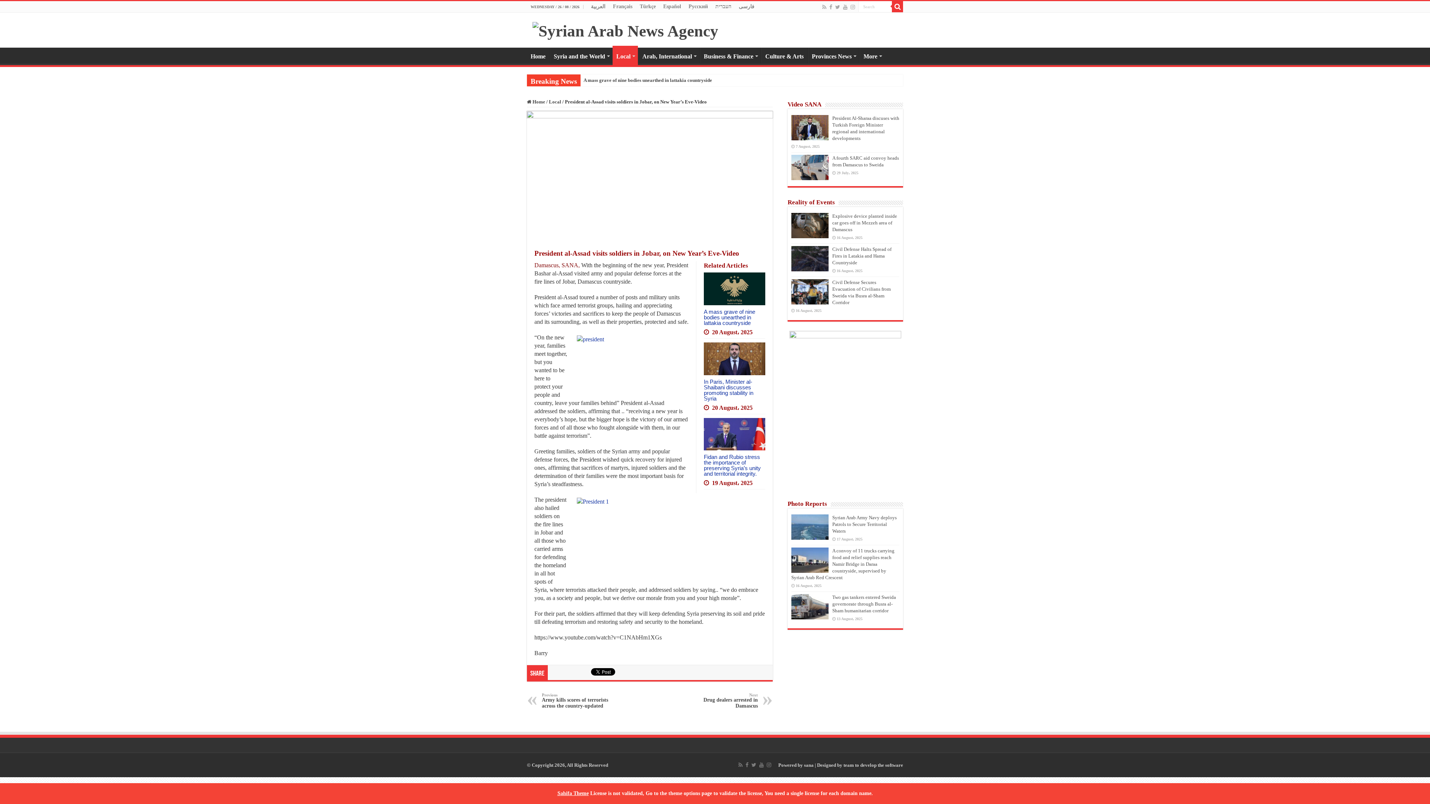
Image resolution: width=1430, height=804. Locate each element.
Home (538, 56)
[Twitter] (838, 7)
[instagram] (853, 7)
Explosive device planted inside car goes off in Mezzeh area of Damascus (864, 222)
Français (622, 6)
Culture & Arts (784, 56)
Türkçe (648, 6)
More (870, 56)
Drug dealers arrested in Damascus (730, 701)
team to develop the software (873, 765)
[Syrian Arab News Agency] (625, 29)
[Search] (897, 6)
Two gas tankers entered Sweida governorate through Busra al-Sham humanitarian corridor (864, 603)
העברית (723, 6)
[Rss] (824, 7)
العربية (598, 6)
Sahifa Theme (573, 793)
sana (809, 765)
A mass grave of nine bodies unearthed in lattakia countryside (648, 80)
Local (623, 56)
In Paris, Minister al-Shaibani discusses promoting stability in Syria (728, 390)
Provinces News (832, 56)
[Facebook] (831, 7)
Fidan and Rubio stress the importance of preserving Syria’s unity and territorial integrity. (732, 465)
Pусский (698, 6)
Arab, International (667, 56)
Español (672, 6)
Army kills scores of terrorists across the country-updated (575, 701)
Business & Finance (728, 56)
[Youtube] (845, 7)
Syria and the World (579, 56)
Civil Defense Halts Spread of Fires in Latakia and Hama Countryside (862, 255)
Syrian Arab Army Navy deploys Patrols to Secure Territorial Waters (864, 524)
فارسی (746, 6)
